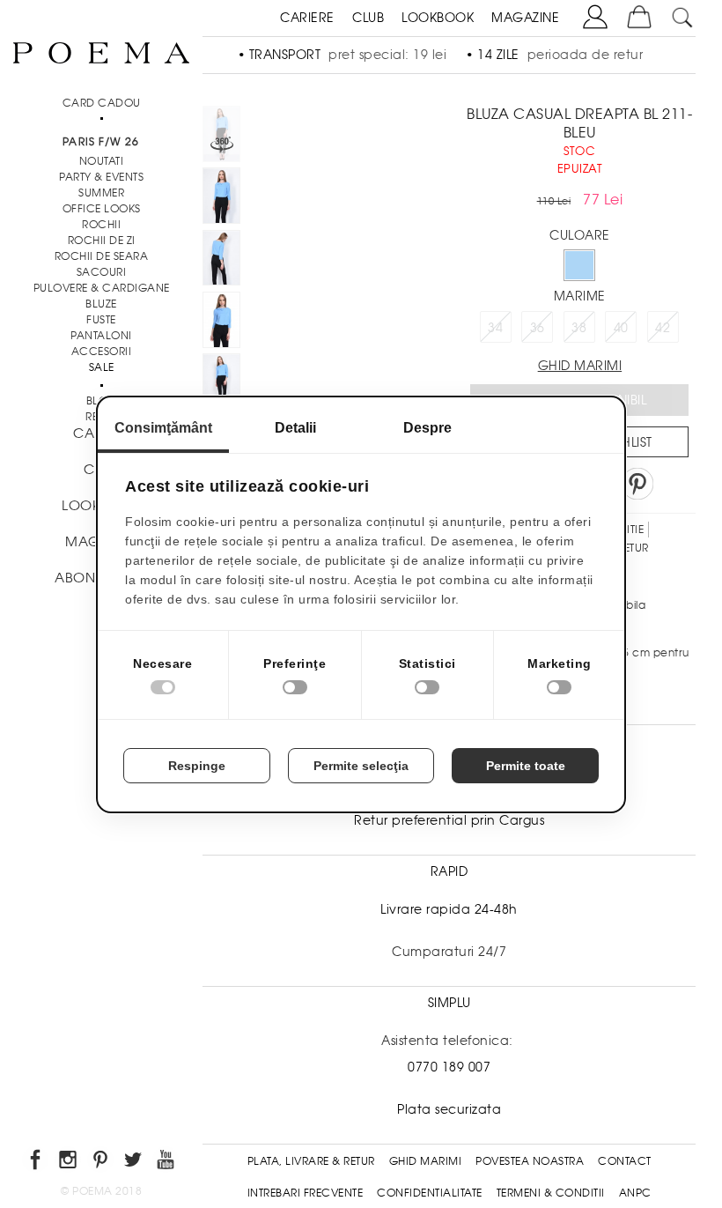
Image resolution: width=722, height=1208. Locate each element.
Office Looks (102, 209)
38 (578, 328)
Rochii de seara (102, 256)
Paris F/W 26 (101, 142)
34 (495, 328)
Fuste (101, 320)
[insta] (69, 1162)
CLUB (368, 18)
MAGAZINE (525, 18)
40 (621, 328)
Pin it (637, 484)
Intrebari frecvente (305, 1193)
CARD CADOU (102, 103)
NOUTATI (101, 161)
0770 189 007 (449, 1067)
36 (537, 328)
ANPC (635, 1193)
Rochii (101, 225)
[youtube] (167, 1162)
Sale (101, 367)
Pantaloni (101, 336)
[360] (221, 136)
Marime (580, 296)
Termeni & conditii (551, 1193)
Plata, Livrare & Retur (311, 1161)
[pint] (101, 1162)
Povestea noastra (529, 1161)
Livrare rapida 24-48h (449, 909)
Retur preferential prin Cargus (449, 820)
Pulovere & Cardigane (101, 288)
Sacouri (102, 272)
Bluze (101, 304)
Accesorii (101, 351)
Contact (625, 1161)
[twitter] (134, 1162)
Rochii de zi (102, 240)
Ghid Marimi (425, 1161)
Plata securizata (449, 1109)
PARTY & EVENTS (101, 177)
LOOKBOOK (438, 18)
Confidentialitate (430, 1193)
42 (662, 328)
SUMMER (101, 193)
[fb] (36, 1162)
